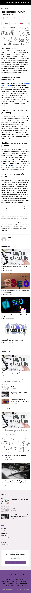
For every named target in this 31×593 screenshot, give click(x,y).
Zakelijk (23, 585)
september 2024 (5, 537)
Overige (4, 583)
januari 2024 (4, 542)
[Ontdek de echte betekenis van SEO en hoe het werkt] (15, 305)
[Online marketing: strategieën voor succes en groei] (15, 257)
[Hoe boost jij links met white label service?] (15, 36)
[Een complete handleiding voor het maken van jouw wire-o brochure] (5, 394)
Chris (7, 17)
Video (18, 585)
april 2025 (3, 530)
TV (15, 585)
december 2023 (5, 544)
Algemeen (7, 579)
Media (20, 581)
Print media (11, 583)
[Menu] (2, 2)
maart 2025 (4, 533)
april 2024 (3, 540)
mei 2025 (3, 528)
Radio (17, 583)
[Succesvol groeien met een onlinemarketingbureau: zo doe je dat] (15, 329)
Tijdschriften (9, 585)
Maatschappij (6, 581)
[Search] (29, 2)
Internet (22, 579)
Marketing (4, 8)
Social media (23, 583)
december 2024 (5, 535)
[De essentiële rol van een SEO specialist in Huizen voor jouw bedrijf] (15, 281)
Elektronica (14, 579)
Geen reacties (21, 17)
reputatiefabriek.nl (17, 165)
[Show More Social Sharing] (28, 23)
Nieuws (25, 581)
